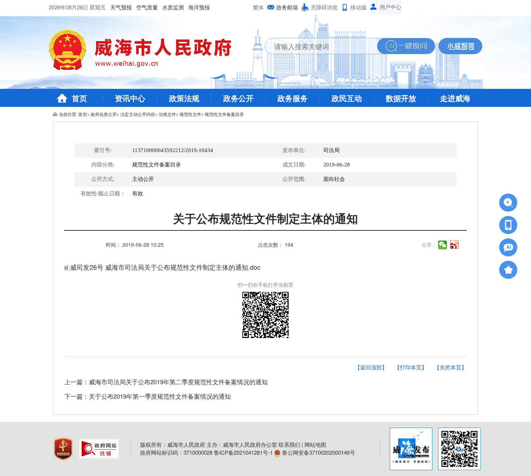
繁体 (258, 7)
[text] (321, 46)
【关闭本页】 (450, 367)
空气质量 (147, 7)
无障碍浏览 (324, 7)
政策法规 (184, 97)
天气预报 (121, 7)
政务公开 (238, 97)
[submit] (406, 46)
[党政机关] (64, 447)
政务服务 (292, 97)
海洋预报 (199, 7)
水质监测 (173, 7)
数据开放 (401, 97)
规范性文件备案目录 (224, 114)
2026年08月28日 (69, 7)
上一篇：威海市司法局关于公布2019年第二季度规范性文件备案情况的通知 (166, 381)
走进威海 (455, 97)
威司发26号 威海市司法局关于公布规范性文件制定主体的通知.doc (165, 267)
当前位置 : (68, 114)
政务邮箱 (287, 7)
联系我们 (289, 444)
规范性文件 (190, 114)
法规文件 (167, 114)
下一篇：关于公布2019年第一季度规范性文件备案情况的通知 (147, 396)
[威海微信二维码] (459, 449)
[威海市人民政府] (146, 52)
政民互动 (347, 97)
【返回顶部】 (371, 367)
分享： (429, 244)
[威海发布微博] (411, 449)
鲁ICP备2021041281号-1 (243, 452)
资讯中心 (130, 97)
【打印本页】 (410, 367)
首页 (79, 97)
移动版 (358, 7)
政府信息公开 (104, 114)
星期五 (98, 7)
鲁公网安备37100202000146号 (318, 452)
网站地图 (315, 444)
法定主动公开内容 (137, 114)
